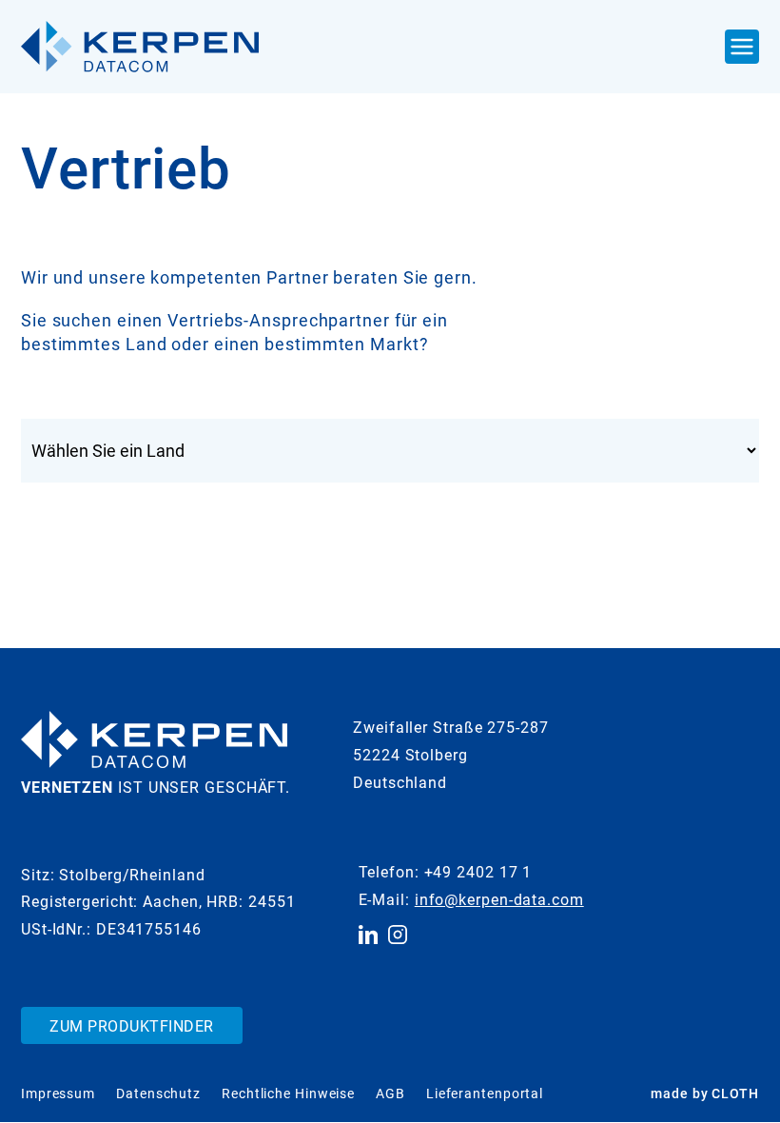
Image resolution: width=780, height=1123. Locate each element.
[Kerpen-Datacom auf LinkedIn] (368, 934)
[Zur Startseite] (140, 46)
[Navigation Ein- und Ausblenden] (742, 47)
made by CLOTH (705, 1093)
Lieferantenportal (484, 1093)
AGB (390, 1093)
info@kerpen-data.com (499, 900)
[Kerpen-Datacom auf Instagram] (397, 934)
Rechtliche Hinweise (288, 1093)
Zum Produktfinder (131, 1026)
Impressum (58, 1093)
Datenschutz (158, 1093)
